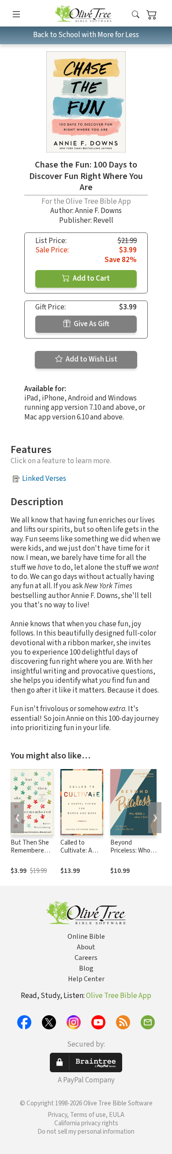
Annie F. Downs (98, 211)
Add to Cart (90, 278)
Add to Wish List (90, 359)
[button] (135, 14)
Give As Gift (90, 324)
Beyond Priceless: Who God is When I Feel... (130, 855)
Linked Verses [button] (44, 478)
